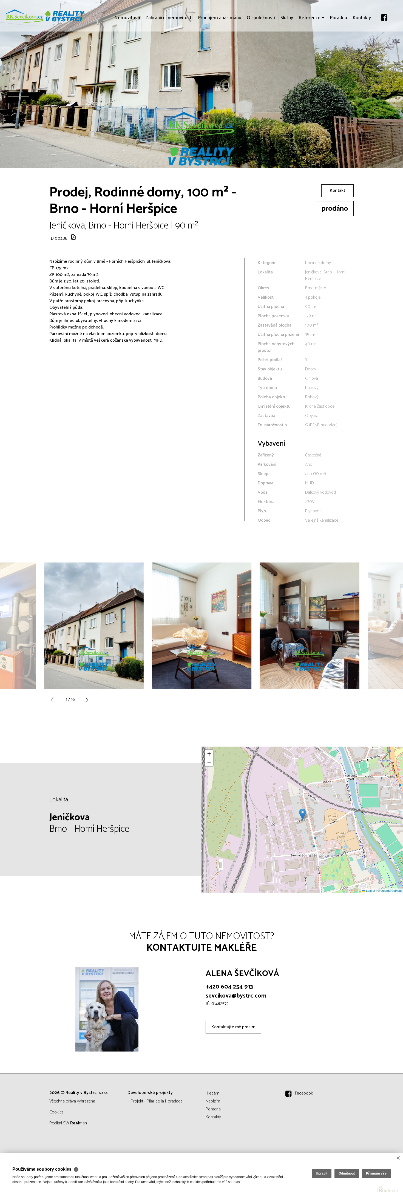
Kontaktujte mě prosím (233, 1027)
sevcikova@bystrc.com (236, 996)
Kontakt (337, 190)
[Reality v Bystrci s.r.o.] (45, 15)
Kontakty (362, 49)
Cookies (56, 1112)
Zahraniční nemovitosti (169, 49)
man (78, 1123)
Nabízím (213, 1101)
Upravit (321, 1173)
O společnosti (261, 49)
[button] (302, 814)
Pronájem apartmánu (219, 49)
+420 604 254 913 (229, 987)
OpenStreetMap (391, 890)
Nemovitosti (127, 49)
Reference (309, 49)
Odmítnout (347, 1173)
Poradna (338, 49)
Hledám (212, 1093)
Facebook (304, 1093)
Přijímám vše (376, 1173)
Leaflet (370, 890)
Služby (286, 49)
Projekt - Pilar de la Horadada (157, 1101)
